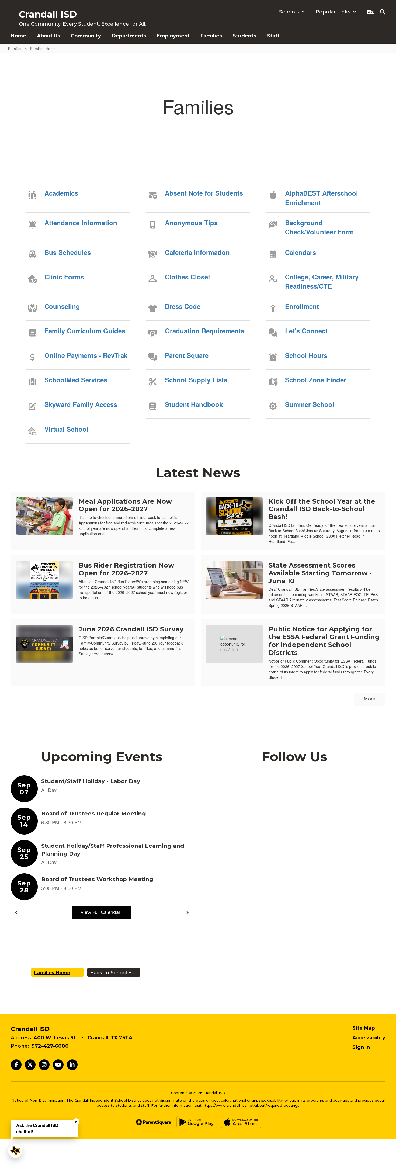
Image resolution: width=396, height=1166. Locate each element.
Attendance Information (80, 222)
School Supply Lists (196, 379)
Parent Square (187, 355)
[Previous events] (16, 912)
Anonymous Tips (191, 222)
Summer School (309, 404)
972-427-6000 (50, 1046)
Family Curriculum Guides (84, 330)
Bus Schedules (67, 252)
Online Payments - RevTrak (85, 355)
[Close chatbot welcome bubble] (76, 1121)
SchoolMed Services (75, 379)
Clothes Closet (187, 276)
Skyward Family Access (80, 404)
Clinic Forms (64, 276)
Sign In (361, 1047)
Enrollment (302, 306)
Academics (61, 193)
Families (15, 48)
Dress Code (182, 306)
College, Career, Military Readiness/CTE (322, 281)
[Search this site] (382, 12)
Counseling (62, 306)
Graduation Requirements (204, 330)
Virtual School (66, 429)
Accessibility (368, 1038)
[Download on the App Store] (241, 1122)
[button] (292, 12)
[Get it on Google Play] (196, 1122)
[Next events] (187, 912)
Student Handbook (194, 404)
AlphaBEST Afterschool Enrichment (321, 197)
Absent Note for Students (204, 193)
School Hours (306, 355)
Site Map (363, 1028)
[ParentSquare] (153, 1122)
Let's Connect (306, 330)
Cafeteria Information (197, 252)
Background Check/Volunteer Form (319, 227)
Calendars (300, 252)
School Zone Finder (315, 379)
